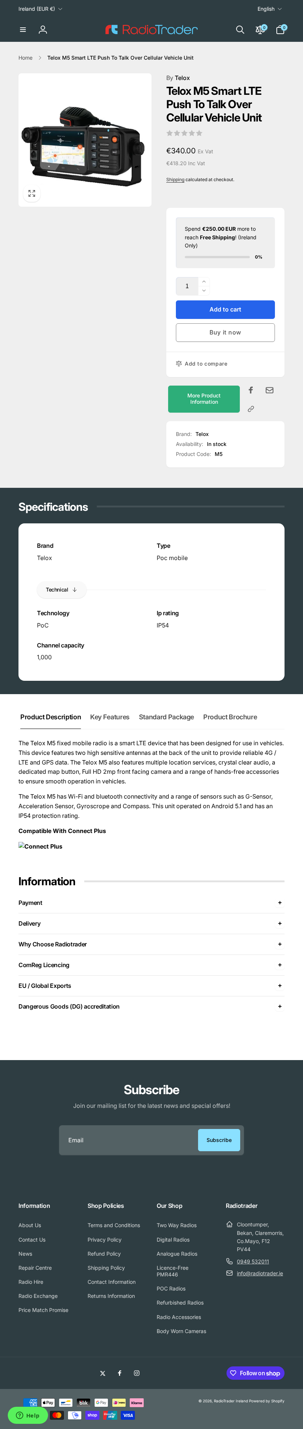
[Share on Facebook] (251, 390)
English (266, 9)
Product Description (50, 717)
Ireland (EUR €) (36, 9)
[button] (23, 29)
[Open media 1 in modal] (85, 140)
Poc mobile (172, 558)
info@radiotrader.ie (260, 1273)
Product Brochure (230, 717)
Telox (178, 77)
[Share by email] (269, 390)
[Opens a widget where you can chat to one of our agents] (27, 1416)
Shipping (175, 179)
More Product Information (204, 398)
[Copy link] (251, 409)
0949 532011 (253, 1261)
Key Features (110, 717)
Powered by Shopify (267, 1401)
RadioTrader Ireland (231, 1401)
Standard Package (166, 717)
